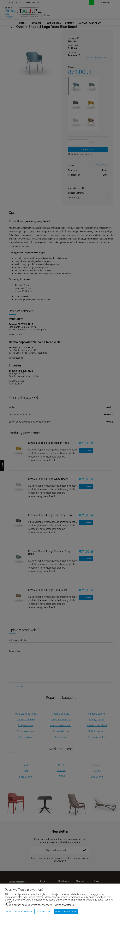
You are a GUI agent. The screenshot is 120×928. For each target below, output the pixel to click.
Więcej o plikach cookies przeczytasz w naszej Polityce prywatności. (40, 905)
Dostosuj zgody (44, 911)
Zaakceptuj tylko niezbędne (19, 911)
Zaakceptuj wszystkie (65, 911)
